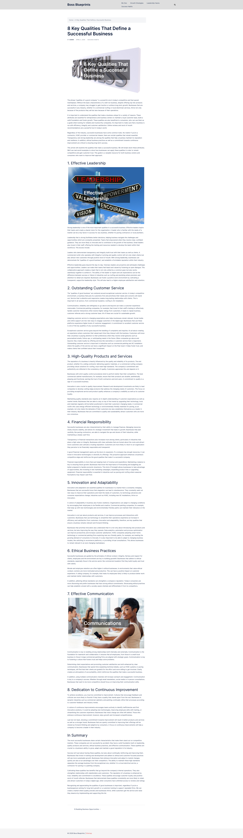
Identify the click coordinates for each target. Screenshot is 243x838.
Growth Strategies (136, 3)
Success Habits (127, 6)
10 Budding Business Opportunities (86, 809)
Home (71, 20)
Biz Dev (124, 3)
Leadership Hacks (153, 3)
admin (71, 39)
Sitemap (89, 833)
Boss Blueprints (78, 4)
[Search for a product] (175, 4)
